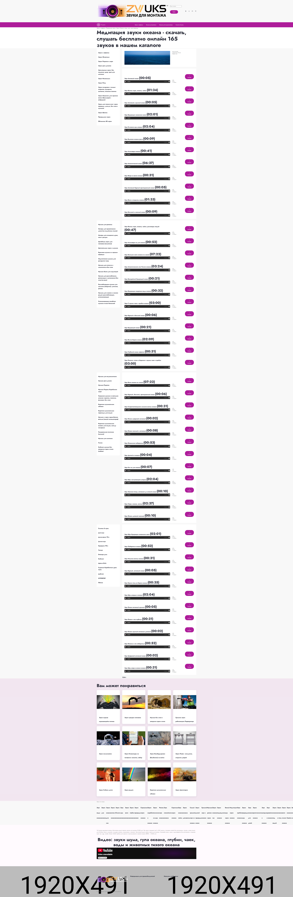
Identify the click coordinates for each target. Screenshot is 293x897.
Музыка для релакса (105, 225)
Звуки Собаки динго (106, 790)
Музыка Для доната (105, 381)
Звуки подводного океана (221, 813)
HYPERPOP (102, 578)
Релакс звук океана (161, 813)
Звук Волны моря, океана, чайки (135, 91)
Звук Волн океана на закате (133, 382)
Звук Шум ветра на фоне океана (135, 668)
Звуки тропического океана (257, 813)
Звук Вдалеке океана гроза (133, 139)
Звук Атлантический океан (133, 164)
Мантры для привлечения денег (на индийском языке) (107, 230)
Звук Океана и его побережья (134, 644)
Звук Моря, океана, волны (133, 504)
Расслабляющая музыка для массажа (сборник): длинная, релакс (108, 286)
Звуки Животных (103, 57)
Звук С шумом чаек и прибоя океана (136, 303)
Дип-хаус (101, 533)
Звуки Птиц (102, 83)
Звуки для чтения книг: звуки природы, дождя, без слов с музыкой (108, 106)
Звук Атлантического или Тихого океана (137, 267)
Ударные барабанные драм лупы (107, 569)
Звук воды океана (99, 813)
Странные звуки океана (175, 813)
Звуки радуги (129, 790)
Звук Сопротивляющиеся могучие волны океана (140, 407)
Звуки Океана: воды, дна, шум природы (127, 28)
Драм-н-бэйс (102, 563)
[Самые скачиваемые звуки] (189, 11)
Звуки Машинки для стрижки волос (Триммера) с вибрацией (108, 98)
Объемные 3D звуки (105, 121)
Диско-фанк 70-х (103, 537)
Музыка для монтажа (105, 438)
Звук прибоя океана (239, 813)
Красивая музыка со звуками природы (108, 253)
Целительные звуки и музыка (108, 248)
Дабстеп (101, 574)
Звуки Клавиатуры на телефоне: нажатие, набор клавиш (133, 757)
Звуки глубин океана (132, 813)
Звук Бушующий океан (132, 328)
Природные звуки (111, 28)
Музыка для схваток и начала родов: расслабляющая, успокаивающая (108, 295)
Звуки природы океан (138, 813)
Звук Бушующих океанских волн (135, 115)
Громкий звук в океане (204, 813)
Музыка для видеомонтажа (107, 376)
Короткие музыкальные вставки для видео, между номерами (107, 426)
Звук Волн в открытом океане (134, 200)
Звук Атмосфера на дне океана (135, 243)
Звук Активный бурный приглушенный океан (139, 188)
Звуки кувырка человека (133, 718)
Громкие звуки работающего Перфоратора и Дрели (184, 721)
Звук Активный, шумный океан (134, 103)
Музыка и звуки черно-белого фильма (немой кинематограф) (108, 418)
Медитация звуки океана (233, 813)
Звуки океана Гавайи (289, 813)
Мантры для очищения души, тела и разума (108, 236)
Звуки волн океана (127, 813)
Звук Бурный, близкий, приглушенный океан (139, 395)
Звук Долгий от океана (132, 455)
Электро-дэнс (102, 554)
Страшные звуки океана (144, 813)
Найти (174, 12)
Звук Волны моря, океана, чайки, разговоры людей (141, 227)
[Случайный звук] (195, 11)
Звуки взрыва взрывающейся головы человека (106, 721)
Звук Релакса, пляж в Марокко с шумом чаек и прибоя (142, 360)
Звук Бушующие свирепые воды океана (137, 291)
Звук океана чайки (180, 813)
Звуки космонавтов (105, 754)
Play (125, 81)
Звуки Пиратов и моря (105, 61)
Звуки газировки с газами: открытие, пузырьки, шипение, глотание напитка (107, 89)
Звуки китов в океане (113, 813)
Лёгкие (100, 583)
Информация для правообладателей (142, 876)
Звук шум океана (122, 813)
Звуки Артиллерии (181, 790)
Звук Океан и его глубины (133, 619)
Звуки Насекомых (104, 79)
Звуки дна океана (103, 813)
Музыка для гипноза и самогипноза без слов (105, 266)
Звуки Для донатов (104, 66)
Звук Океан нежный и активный (135, 431)
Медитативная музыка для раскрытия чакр (107, 260)
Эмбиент (101, 559)
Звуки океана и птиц (279, 813)
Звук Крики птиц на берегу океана (136, 583)
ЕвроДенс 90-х (103, 546)
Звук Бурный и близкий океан (134, 316)
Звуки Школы (102, 113)
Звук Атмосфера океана (132, 151)
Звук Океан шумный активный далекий (137, 632)
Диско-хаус (102, 541)
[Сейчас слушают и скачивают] (192, 11)
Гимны (100, 443)
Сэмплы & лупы (103, 528)
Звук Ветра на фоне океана (133, 176)
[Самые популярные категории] (185, 11)
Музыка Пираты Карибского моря (107, 391)
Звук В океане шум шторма (133, 127)
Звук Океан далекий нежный (134, 516)
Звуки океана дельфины (186, 813)
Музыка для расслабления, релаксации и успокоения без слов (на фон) (108, 278)
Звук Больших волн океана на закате (137, 255)
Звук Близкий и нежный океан (135, 212)
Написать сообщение (171, 876)
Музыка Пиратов (103, 385)
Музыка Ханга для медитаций (108, 272)
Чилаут (100, 550)
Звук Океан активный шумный (134, 607)
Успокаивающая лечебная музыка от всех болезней (107, 302)
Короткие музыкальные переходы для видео (106, 412)
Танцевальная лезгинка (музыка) (106, 433)
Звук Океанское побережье (134, 443)
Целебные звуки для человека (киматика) (105, 243)
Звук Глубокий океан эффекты (134, 352)
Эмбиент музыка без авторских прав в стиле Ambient (105, 449)
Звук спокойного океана (168, 813)
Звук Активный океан (131, 78)
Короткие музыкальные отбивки (106, 405)
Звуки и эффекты (101, 28)
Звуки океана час (214, 813)
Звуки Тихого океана (118, 813)
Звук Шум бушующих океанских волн (137, 534)
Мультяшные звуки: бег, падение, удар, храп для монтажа (106, 72)
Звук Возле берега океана (133, 340)
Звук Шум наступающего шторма (135, 480)
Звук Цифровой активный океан (135, 656)
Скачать (189, 77)
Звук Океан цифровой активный (135, 419)
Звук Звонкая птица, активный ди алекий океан (140, 492)
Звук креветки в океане (270, 813)
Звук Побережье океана (132, 546)
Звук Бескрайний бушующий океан (136, 279)
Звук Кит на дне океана (132, 467)
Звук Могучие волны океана (134, 559)
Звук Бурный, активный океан (134, 571)
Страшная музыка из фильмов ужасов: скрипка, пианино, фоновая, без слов (108, 398)
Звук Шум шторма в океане (133, 595)
